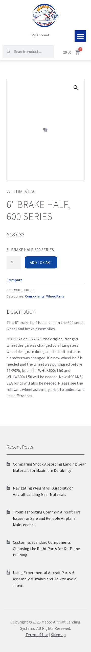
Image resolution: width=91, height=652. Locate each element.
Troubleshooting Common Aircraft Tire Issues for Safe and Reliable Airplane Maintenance (47, 518)
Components (34, 296)
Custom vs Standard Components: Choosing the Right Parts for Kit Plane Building (46, 548)
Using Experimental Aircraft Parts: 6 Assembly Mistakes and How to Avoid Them (44, 579)
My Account (40, 35)
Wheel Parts (55, 296)
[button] (80, 36)
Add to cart (41, 262)
